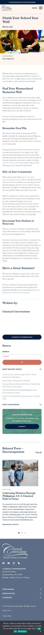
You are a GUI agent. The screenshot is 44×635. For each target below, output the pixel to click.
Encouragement (8, 59)
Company (7, 597)
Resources (8, 593)
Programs (8, 589)
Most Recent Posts (12, 369)
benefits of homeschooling (12, 163)
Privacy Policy (6, 616)
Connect (22, 426)
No (15, 631)
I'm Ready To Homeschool (22, 337)
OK (39, 628)
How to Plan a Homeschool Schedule (16, 381)
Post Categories (10, 405)
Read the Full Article (10, 524)
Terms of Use (6, 610)
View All (38, 452)
